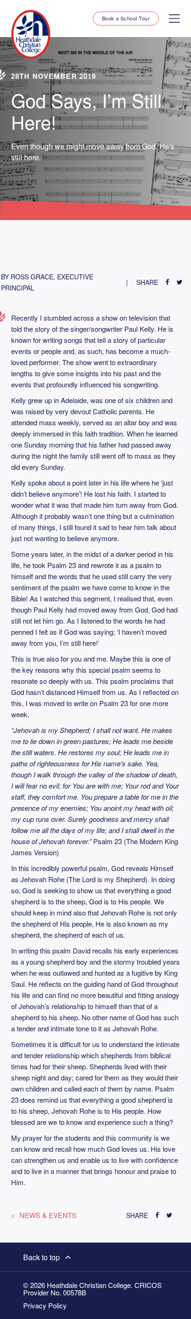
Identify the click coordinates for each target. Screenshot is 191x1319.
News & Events (47, 1215)
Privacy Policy (45, 1305)
